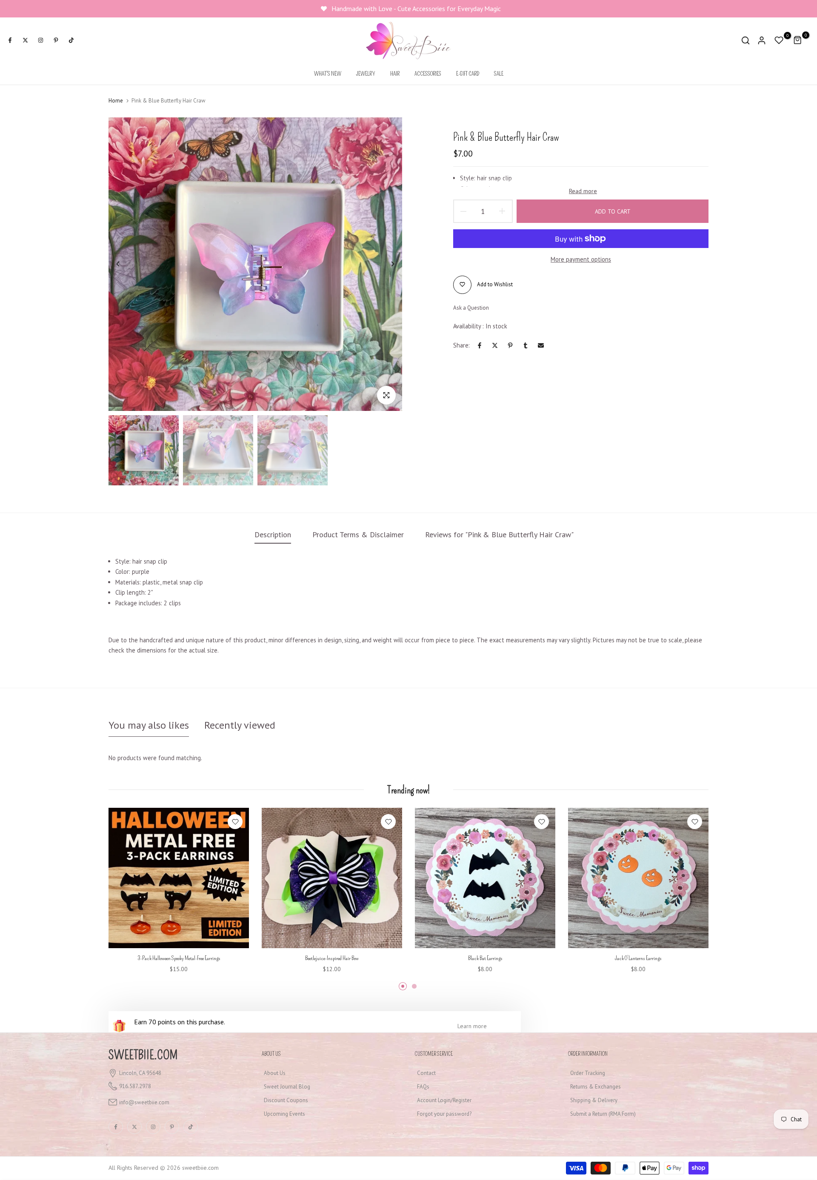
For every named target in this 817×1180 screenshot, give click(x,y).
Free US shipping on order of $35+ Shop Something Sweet (417, 8)
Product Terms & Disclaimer (358, 534)
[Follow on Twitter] (25, 40)
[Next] (386, 264)
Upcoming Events (284, 1113)
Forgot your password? (444, 1113)
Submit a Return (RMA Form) (603, 1113)
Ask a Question (471, 307)
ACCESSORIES (427, 73)
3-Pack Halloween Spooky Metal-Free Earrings (178, 958)
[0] (779, 40)
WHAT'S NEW (327, 73)
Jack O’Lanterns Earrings (638, 958)
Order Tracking (587, 1073)
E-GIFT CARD (467, 73)
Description (272, 534)
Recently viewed (239, 725)
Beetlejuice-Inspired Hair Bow (332, 958)
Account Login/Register (444, 1100)
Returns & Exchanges (595, 1086)
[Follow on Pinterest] (55, 40)
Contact (426, 1073)
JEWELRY (365, 73)
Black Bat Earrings (485, 958)
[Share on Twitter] (494, 345)
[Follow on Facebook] (9, 40)
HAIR (395, 73)
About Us (275, 1073)
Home (116, 100)
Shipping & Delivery (593, 1100)
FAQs (423, 1086)
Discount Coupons (286, 1100)
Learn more (472, 1026)
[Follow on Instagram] (40, 40)
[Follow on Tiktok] (71, 40)
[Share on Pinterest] (510, 345)
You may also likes (149, 725)
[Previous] (124, 264)
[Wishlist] (235, 821)
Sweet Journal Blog (287, 1086)
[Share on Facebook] (479, 345)
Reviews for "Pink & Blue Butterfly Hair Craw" (499, 534)
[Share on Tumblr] (525, 345)
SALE (498, 73)
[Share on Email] (540, 345)
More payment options (581, 259)
